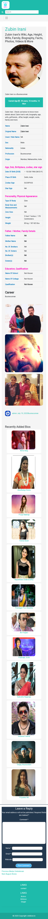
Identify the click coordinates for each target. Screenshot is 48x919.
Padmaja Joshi (24, 657)
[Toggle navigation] (6, 18)
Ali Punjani (24, 633)
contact (23, 888)
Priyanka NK (24, 797)
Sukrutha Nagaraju (24, 697)
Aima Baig (24, 451)
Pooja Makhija (24, 515)
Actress (23, 899)
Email (8, 854)
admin (14, 413)
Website (8, 859)
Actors (23, 896)
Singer (23, 902)
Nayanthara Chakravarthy (24, 580)
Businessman (33, 413)
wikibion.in (31, 916)
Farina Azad (24, 541)
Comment (24, 820)
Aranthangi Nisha (24, 490)
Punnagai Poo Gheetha (24, 608)
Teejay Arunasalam (24, 765)
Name (8, 848)
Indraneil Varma (24, 736)
